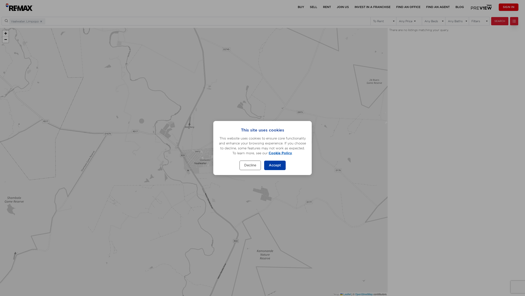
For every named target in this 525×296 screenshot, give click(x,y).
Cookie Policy (280, 153)
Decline (250, 165)
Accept (275, 165)
